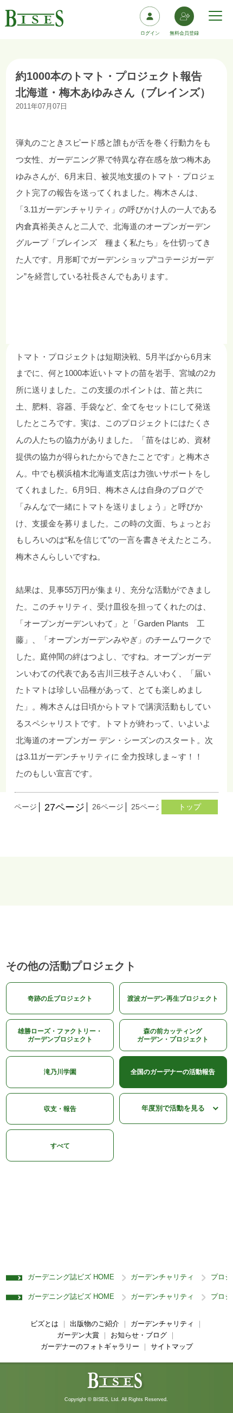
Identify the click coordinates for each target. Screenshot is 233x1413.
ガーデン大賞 (78, 1335)
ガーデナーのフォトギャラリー (90, 1347)
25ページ (147, 807)
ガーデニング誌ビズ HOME (71, 1277)
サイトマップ (172, 1347)
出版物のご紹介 (94, 1324)
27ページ (64, 807)
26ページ (108, 807)
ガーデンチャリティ (162, 1277)
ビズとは (44, 1324)
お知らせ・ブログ (139, 1335)
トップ (189, 807)
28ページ (21, 807)
